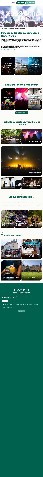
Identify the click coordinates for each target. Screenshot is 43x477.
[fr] (14, 2)
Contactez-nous (9, 307)
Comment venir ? (21, 311)
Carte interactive (5, 304)
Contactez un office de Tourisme (22, 304)
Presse (3, 307)
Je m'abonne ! (5, 301)
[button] (37, 2)
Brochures (12, 304)
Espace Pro (36, 304)
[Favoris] (40, 2)
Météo (30, 304)
